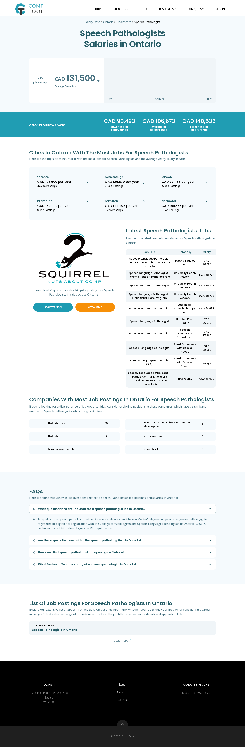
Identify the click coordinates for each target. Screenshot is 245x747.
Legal (122, 684)
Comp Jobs (195, 9)
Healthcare (124, 22)
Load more (121, 640)
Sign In (220, 9)
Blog (145, 9)
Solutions (121, 9)
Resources (166, 9)
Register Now (53, 307)
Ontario (108, 22)
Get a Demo (95, 307)
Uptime (122, 700)
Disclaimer (122, 692)
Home (99, 9)
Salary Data (92, 22)
